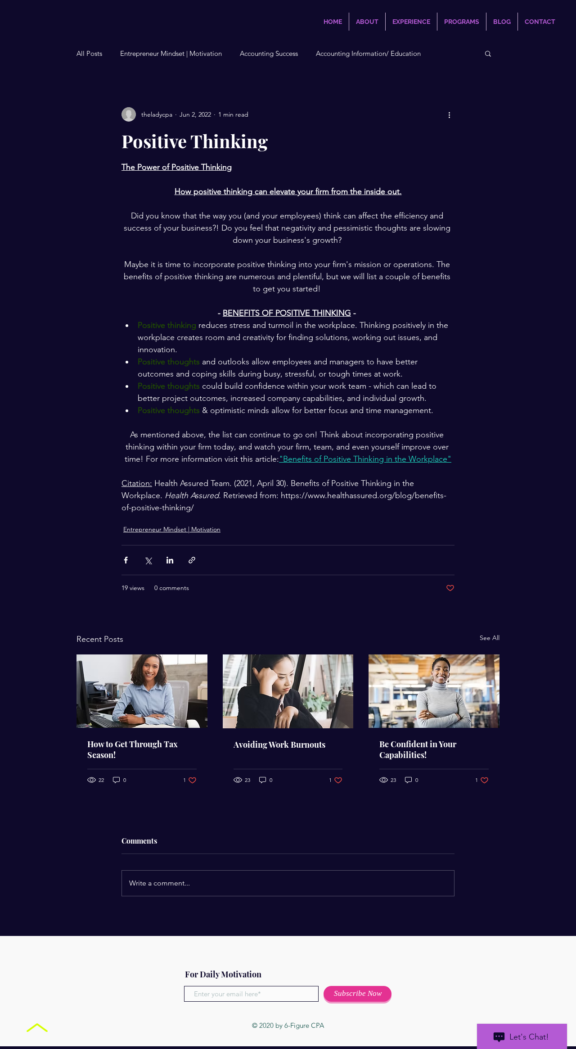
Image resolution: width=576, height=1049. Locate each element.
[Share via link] (192, 560)
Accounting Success (269, 53)
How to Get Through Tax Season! (132, 749)
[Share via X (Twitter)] (148, 560)
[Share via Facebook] (126, 560)
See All (490, 638)
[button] (488, 53)
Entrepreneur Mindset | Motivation (171, 53)
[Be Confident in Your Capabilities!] (434, 691)
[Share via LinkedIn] (170, 560)
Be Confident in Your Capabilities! (417, 749)
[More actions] (449, 114)
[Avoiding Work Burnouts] (288, 691)
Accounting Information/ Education (368, 53)
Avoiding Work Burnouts (279, 744)
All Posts (89, 53)
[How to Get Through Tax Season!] (141, 691)
